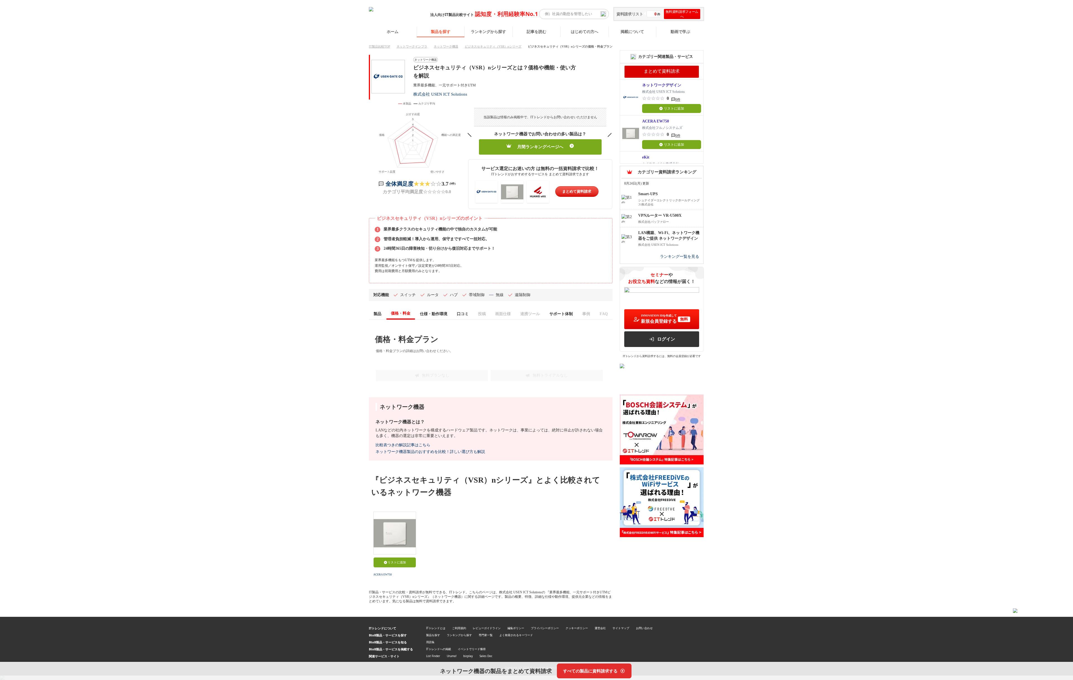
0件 (677, 99)
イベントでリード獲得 (472, 649)
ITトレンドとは (435, 628)
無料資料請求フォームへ (682, 14)
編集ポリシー (515, 628)
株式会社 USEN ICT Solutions (440, 94)
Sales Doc (485, 656)
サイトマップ (621, 628)
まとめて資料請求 (576, 191)
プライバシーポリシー (545, 628)
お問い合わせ (644, 628)
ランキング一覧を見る (679, 256)
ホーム (392, 31)
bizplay (468, 656)
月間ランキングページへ (540, 147)
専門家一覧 (486, 635)
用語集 (430, 642)
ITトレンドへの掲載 (438, 649)
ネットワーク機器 (446, 46)
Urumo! (452, 656)
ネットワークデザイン (661, 85)
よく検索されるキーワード (516, 635)
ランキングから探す (488, 31)
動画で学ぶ (680, 31)
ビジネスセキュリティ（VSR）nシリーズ (493, 46)
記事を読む (536, 31)
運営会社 (600, 628)
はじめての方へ (584, 31)
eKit (645, 157)
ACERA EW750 (382, 574)
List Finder (433, 656)
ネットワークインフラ (412, 46)
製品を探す (440, 31)
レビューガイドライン (487, 628)
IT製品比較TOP (379, 46)
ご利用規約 (459, 628)
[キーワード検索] (603, 14)
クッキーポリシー (577, 628)
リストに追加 (397, 562)
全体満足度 (400, 184)
